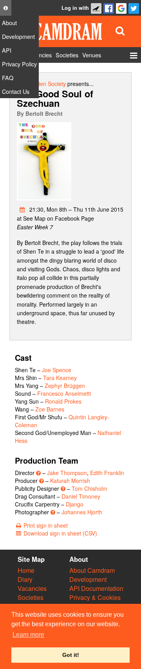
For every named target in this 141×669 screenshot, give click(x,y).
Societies (30, 597)
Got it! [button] (70, 655)
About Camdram (92, 570)
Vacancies (32, 588)
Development (88, 579)
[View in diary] (22, 209)
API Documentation (96, 588)
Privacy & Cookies (95, 597)
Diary (25, 579)
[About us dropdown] (5, 8)
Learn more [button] (28, 634)
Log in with (75, 7)
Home (26, 570)
